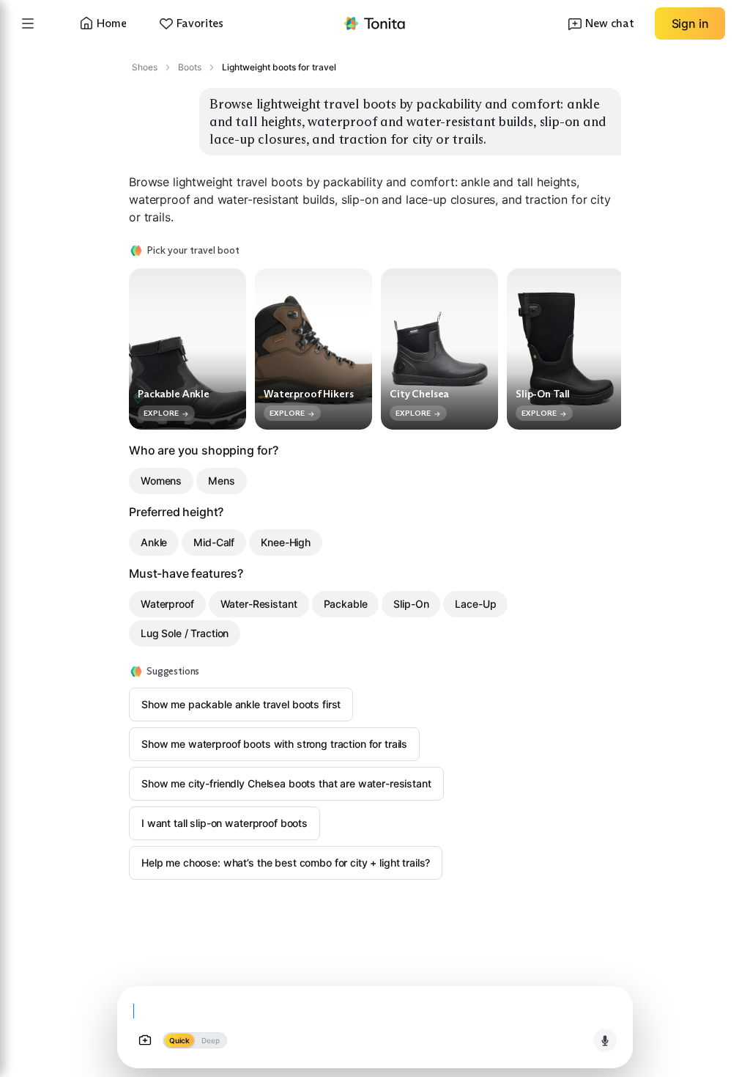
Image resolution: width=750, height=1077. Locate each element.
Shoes (144, 67)
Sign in (690, 23)
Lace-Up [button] (475, 604)
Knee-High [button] (286, 542)
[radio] (179, 1040)
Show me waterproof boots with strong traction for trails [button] (274, 744)
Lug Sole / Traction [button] (185, 633)
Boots (189, 67)
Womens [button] (161, 480)
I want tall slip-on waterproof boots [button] (224, 823)
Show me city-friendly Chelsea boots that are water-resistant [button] (286, 783)
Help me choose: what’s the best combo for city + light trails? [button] (285, 862)
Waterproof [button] (167, 604)
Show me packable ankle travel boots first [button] (241, 704)
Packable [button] (346, 604)
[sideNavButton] (28, 23)
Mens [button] (221, 480)
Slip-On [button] (410, 604)
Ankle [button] (154, 542)
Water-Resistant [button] (258, 604)
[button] (375, 23)
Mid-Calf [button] (213, 542)
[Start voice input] (605, 1040)
